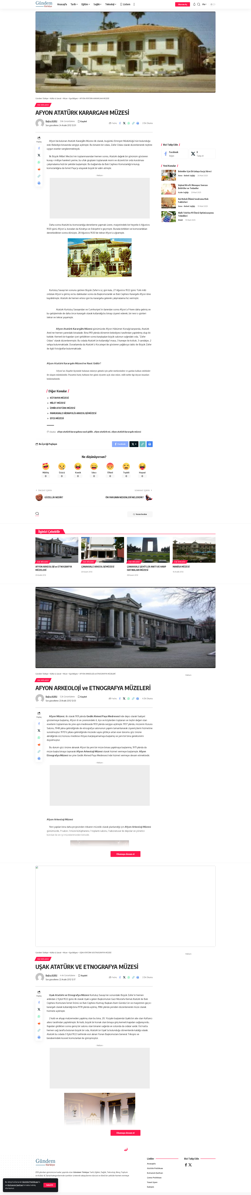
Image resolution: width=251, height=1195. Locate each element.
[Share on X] (124, 123)
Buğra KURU (51, 121)
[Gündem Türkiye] (44, 4)
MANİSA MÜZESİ (181, 566)
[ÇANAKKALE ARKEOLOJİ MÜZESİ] (102, 550)
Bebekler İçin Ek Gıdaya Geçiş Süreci (194, 171)
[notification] (194, 4)
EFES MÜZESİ (57, 418)
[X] (202, 154)
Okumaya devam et (125, 854)
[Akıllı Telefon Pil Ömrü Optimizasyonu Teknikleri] (168, 216)
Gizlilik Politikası (30, 1182)
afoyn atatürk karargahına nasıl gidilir (75, 431)
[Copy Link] (133, 123)
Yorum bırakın (141, 514)
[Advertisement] (100, 198)
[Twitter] (190, 1165)
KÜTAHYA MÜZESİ (59, 397)
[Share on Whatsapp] (129, 123)
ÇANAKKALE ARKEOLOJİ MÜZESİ (97, 566)
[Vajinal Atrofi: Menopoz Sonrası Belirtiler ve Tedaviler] (168, 189)
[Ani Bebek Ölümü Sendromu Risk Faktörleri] (168, 202)
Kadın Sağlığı (183, 192)
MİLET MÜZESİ (57, 402)
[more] (134, 4)
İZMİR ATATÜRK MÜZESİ (62, 408)
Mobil (180, 220)
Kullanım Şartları (15, 1185)
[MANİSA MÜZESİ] (194, 550)
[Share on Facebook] (120, 123)
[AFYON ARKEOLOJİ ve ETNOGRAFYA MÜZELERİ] (56, 550)
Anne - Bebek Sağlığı (186, 175)
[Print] (138, 123)
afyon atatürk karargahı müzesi (126, 431)
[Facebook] (174, 154)
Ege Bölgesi (43, 105)
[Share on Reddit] (38, 169)
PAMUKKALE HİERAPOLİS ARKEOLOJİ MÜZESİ (73, 413)
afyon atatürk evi (102, 431)
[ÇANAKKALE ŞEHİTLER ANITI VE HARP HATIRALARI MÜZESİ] (148, 550)
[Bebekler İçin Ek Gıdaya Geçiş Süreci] (168, 175)
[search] (198, 4)
